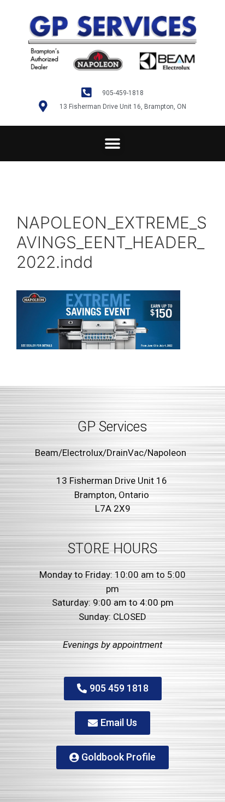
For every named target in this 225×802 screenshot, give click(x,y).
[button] (112, 143)
